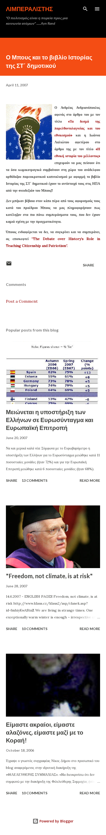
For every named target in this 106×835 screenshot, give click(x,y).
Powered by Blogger (55, 821)
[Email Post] (9, 265)
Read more (90, 480)
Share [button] (88, 265)
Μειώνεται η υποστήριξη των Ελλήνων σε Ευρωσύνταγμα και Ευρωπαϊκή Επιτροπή (49, 419)
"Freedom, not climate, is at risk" (49, 575)
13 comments (34, 480)
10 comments (34, 629)
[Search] (85, 9)
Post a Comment (22, 301)
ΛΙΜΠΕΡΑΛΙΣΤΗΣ (29, 8)
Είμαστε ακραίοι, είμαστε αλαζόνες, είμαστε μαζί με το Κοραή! (44, 732)
